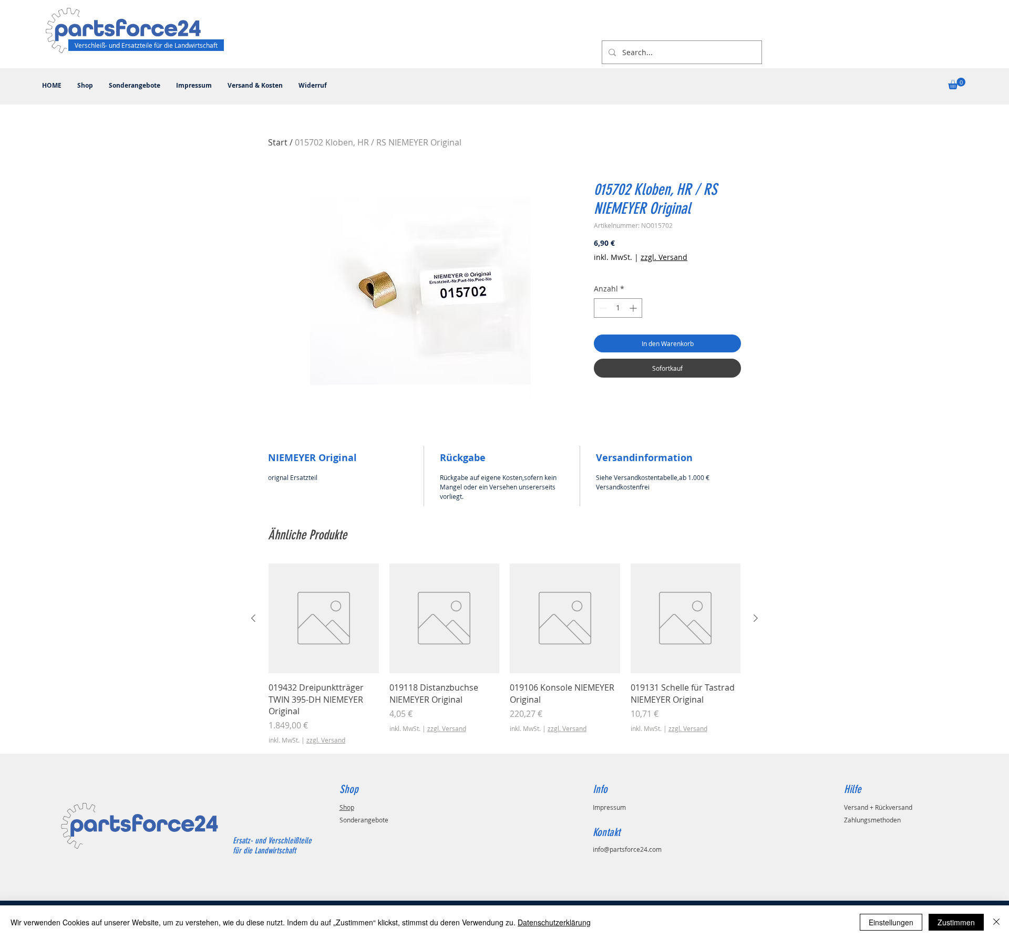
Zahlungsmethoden (872, 820)
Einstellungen (891, 922)
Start (277, 142)
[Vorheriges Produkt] (253, 618)
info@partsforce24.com (627, 849)
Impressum (609, 807)
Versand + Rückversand (878, 807)
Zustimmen (956, 922)
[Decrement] (602, 308)
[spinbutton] (618, 308)
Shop (346, 807)
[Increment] (634, 308)
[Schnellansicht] (324, 619)
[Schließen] (996, 922)
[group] (504, 654)
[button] (956, 83)
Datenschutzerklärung (554, 922)
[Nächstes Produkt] (755, 618)
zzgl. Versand (664, 257)
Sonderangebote (363, 820)
